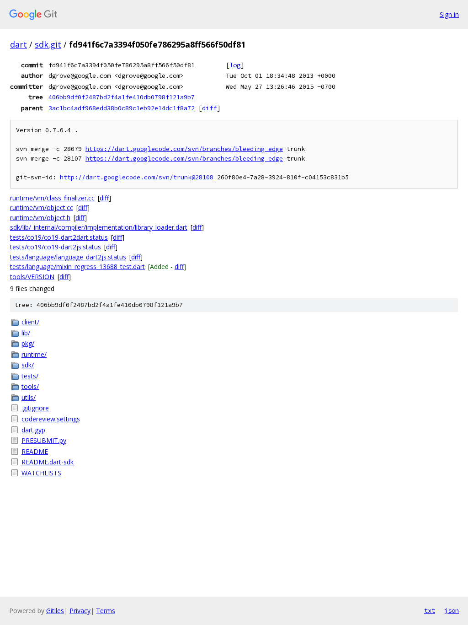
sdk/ (27, 365)
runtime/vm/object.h (40, 217)
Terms (105, 610)
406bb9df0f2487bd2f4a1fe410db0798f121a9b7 (121, 97)
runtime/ (34, 354)
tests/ (29, 376)
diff (209, 108)
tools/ (30, 386)
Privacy (79, 610)
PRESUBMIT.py (43, 440)
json (451, 610)
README (34, 451)
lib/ (25, 333)
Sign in (449, 14)
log (234, 65)
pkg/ (27, 343)
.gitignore (35, 408)
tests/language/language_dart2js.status (68, 257)
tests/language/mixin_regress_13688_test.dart (77, 266)
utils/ (28, 397)
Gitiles (55, 610)
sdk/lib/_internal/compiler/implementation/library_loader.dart (98, 227)
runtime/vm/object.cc (41, 207)
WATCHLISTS (41, 473)
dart (18, 44)
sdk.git (48, 44)
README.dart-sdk (47, 462)
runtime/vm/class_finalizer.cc (52, 198)
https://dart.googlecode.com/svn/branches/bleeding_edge (184, 149)
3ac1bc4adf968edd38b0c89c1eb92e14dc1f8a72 (121, 108)
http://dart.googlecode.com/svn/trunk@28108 (136, 177)
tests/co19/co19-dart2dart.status (59, 237)
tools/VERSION (32, 276)
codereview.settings (50, 419)
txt (429, 610)
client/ (30, 322)
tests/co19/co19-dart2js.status (55, 246)
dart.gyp (33, 430)
